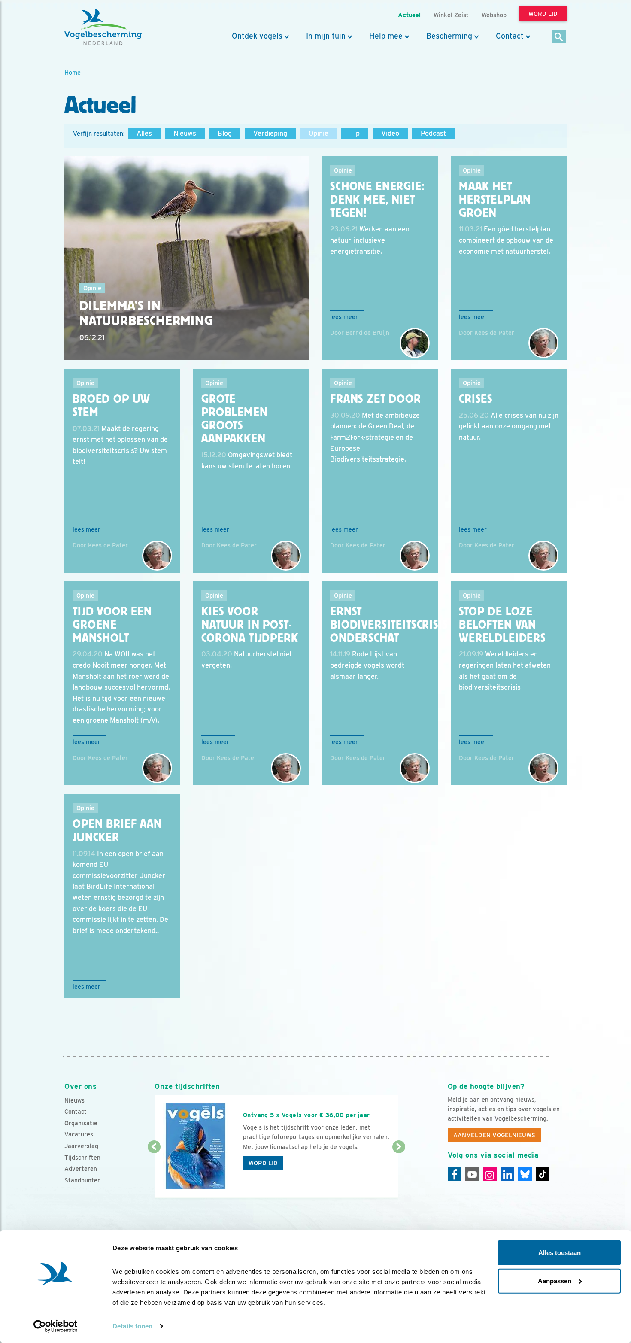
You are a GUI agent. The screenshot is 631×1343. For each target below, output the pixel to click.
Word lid (263, 1163)
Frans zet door (375, 398)
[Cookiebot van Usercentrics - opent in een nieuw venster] (55, 1326)
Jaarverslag (81, 1145)
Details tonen (132, 1326)
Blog (225, 133)
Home (72, 72)
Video (390, 133)
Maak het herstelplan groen (495, 199)
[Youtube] (472, 1174)
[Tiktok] (542, 1174)
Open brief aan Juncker (117, 830)
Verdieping (270, 133)
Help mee (386, 36)
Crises (476, 398)
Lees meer (344, 316)
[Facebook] (454, 1174)
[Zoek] (559, 37)
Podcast (433, 133)
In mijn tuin (326, 36)
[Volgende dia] (398, 1172)
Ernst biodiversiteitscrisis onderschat (389, 624)
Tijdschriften (82, 1157)
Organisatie (80, 1123)
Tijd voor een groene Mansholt (112, 624)
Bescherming (449, 36)
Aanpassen (554, 1280)
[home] (103, 27)
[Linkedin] (507, 1174)
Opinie (318, 133)
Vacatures (78, 1134)
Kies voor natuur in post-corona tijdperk (249, 624)
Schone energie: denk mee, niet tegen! (377, 199)
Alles (144, 133)
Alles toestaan (559, 1252)
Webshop (494, 14)
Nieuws (184, 133)
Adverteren (80, 1168)
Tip (355, 133)
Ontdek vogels (257, 36)
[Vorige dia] (154, 1172)
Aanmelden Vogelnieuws (494, 1135)
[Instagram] (490, 1174)
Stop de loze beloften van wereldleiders (502, 624)
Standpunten (82, 1180)
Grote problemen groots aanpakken (234, 418)
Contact (510, 36)
